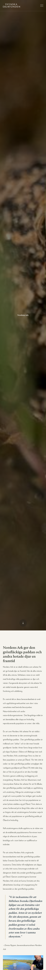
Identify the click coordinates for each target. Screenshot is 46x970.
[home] (11, 5)
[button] (41, 5)
